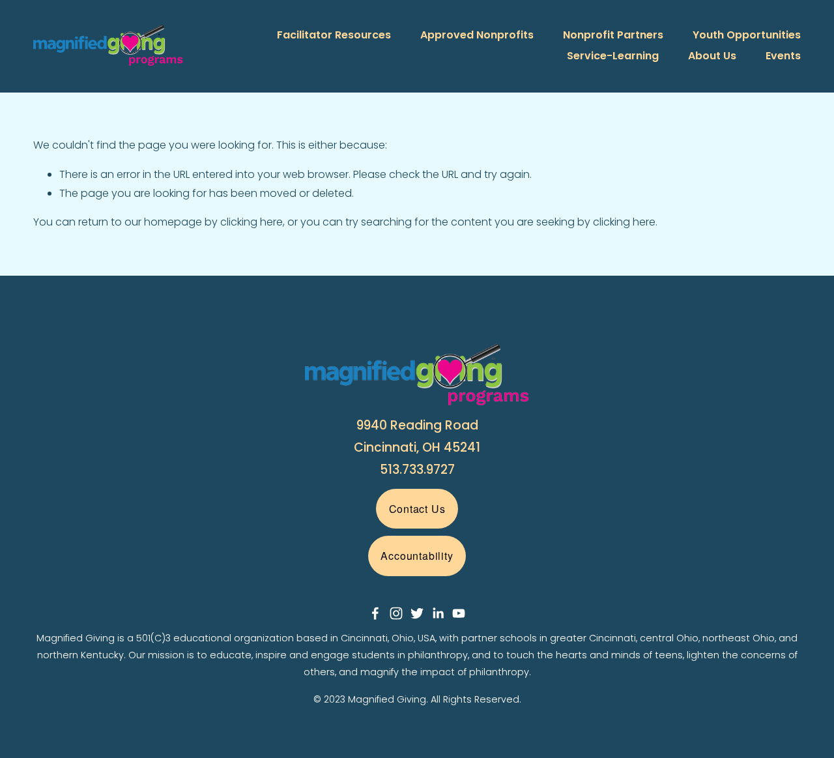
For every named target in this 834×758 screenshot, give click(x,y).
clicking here (251, 221)
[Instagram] (396, 613)
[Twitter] (417, 613)
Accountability (417, 555)
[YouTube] (458, 613)
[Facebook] (375, 613)
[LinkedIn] (437, 613)
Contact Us (417, 508)
